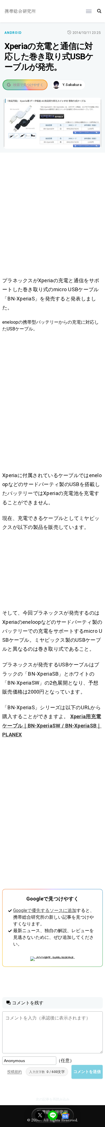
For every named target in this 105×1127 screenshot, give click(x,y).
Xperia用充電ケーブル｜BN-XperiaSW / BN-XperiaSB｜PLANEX (52, 725)
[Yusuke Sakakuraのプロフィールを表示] (68, 85)
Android (13, 33)
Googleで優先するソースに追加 (44, 910)
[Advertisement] (52, 215)
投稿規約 (14, 1072)
